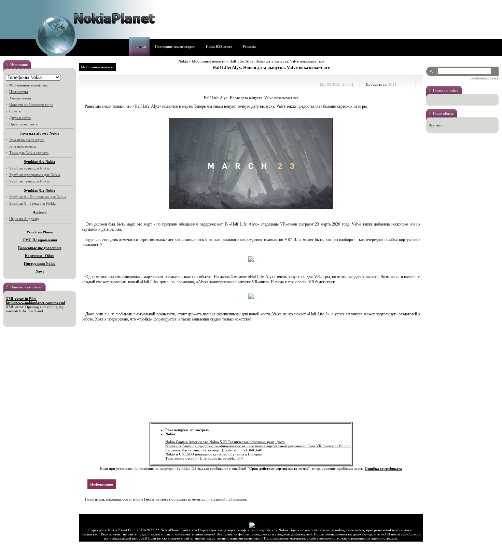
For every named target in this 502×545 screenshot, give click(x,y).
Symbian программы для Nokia (34, 175)
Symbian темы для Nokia (29, 181)
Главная (138, 46)
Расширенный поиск (484, 78)
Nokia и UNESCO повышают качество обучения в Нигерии (213, 454)
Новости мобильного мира (31, 105)
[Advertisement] (251, 374)
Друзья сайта (20, 117)
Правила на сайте (23, 124)
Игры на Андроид (24, 219)
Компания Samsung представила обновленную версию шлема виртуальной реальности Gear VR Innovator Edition (258, 446)
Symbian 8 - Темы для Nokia (32, 203)
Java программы (22, 146)
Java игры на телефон (26, 140)
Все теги (436, 125)
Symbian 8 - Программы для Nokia (37, 197)
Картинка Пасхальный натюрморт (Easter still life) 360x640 (213, 450)
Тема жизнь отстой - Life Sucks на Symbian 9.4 (204, 458)
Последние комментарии (175, 46)
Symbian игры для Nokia (29, 168)
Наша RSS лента (219, 46)
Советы (15, 111)
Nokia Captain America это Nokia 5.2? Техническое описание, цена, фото (225, 442)
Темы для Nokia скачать (28, 153)
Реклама (249, 46)
